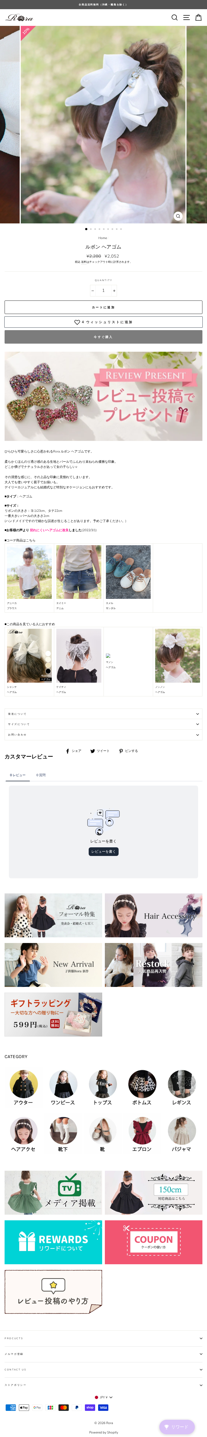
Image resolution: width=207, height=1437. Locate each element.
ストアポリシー (16, 1385)
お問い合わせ (17, 734)
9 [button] (121, 229)
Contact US (15, 1369)
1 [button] (86, 229)
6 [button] (108, 229)
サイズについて (19, 724)
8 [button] (117, 229)
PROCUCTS (14, 1338)
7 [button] (113, 229)
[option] (103, 4)
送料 (84, 262)
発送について (17, 714)
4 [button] (100, 229)
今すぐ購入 (103, 337)
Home (102, 238)
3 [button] (95, 229)
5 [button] (104, 229)
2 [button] (91, 229)
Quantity (103, 280)
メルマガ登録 (14, 1354)
